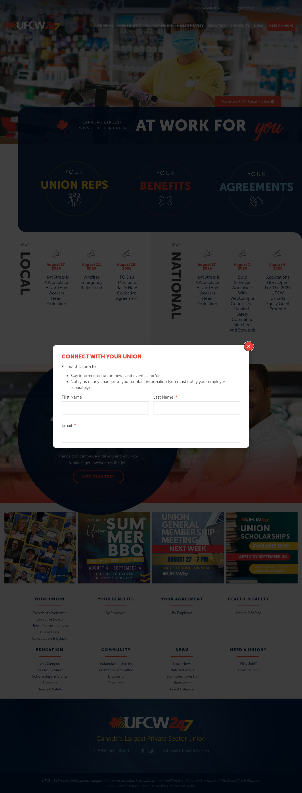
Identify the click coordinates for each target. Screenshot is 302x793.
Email (67, 425)
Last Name (163, 397)
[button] (248, 346)
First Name (72, 397)
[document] (151, 396)
